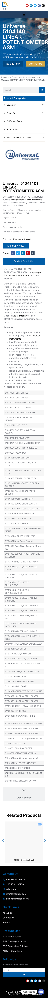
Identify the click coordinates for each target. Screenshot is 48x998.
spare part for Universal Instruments (26, 200)
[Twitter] (35, 5)
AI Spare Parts (16, 77)
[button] (24, 14)
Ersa (39, 824)
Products (5, 77)
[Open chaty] (41, 992)
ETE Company (19, 315)
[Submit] (24, 974)
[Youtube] (27, 5)
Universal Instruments (32, 77)
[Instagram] (43, 5)
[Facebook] (39, 5)
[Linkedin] (31, 5)
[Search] (42, 90)
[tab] (24, 261)
